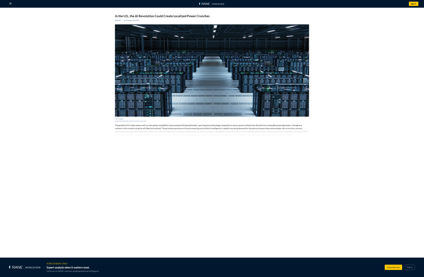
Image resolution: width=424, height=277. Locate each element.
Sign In (413, 4)
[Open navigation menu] (11, 3)
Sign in (410, 267)
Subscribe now (393, 267)
